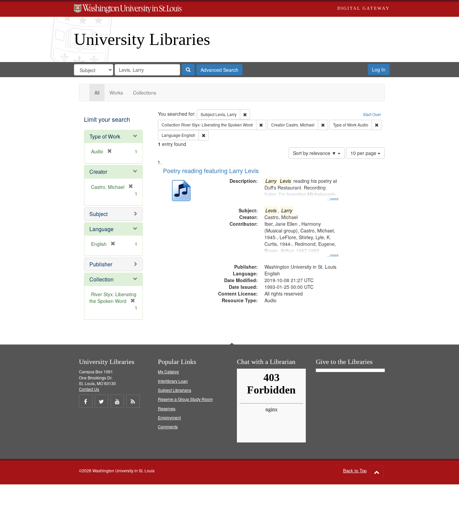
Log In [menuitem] (378, 69)
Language (101, 229)
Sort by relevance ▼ (315, 153)
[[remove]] (128, 186)
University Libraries (142, 39)
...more (332, 198)
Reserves (166, 408)
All (96, 92)
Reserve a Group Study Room (185, 399)
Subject (98, 214)
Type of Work (104, 136)
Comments (168, 426)
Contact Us (89, 389)
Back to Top (355, 470)
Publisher (100, 264)
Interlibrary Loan (173, 381)
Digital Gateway (363, 8)
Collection (101, 279)
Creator (98, 171)
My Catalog (168, 371)
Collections (144, 92)
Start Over (372, 114)
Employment (169, 417)
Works (116, 92)
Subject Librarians (174, 390)
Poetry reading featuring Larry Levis (211, 170)
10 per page (364, 153)
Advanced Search (219, 69)
